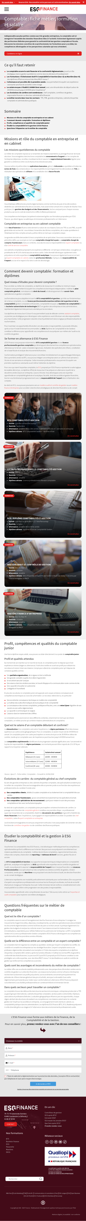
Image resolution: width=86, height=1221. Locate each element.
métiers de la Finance (56, 1017)
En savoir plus (55, 2)
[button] (43, 1202)
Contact (10, 1124)
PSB (25, 1193)
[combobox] (7, 1070)
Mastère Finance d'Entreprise (24, 613)
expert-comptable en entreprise (31, 818)
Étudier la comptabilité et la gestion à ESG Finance (27, 125)
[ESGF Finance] (44, 9)
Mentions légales (57, 1214)
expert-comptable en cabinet (17, 258)
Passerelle (10, 1147)
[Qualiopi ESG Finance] (62, 1160)
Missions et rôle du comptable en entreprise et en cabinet (30, 117)
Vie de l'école (29, 1196)
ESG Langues (63, 1193)
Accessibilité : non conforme (71, 1214)
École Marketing (18, 1193)
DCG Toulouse (38, 1196)
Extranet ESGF (50, 1118)
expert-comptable (72, 243)
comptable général (32, 810)
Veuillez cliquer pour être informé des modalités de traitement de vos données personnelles (43, 1089)
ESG (69, 1193)
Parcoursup (58, 1196)
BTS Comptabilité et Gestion (23, 420)
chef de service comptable (18, 245)
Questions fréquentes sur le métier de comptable (27, 128)
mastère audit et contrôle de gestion (53, 385)
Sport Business (75, 1193)
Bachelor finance (12, 1141)
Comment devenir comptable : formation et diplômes (28, 120)
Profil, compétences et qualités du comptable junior (28, 123)
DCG (39, 367)
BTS (7, 1139)
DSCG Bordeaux (49, 1196)
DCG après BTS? (51, 1115)
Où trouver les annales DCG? (55, 1120)
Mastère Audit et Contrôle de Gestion (29, 564)
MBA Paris (9, 1193)
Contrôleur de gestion (53, 1112)
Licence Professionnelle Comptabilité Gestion (34, 469)
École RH (30, 1193)
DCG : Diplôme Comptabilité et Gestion (29, 518)
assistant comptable (71, 313)
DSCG (8, 1152)
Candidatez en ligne (14, 53)
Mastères (9, 1149)
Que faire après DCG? (53, 1123)
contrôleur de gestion (22, 825)
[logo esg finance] (21, 1108)
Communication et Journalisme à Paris (46, 1193)
